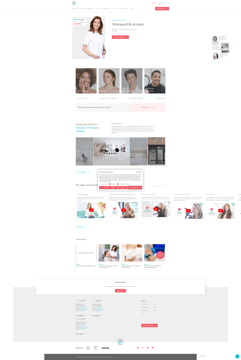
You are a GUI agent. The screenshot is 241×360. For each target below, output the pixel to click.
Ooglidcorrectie (90, 8)
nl (168, 3)
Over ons (131, 8)
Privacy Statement (110, 356)
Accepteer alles (135, 187)
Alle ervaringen (81, 226)
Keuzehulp (145, 107)
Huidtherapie (82, 8)
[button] (154, 185)
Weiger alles (106, 187)
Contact (160, 3)
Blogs (126, 8)
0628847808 (82, 310)
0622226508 (84, 308)
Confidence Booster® (105, 8)
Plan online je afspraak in (119, 37)
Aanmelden (119, 290)
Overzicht (139, 171)
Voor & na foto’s (115, 8)
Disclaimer (104, 356)
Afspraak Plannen (161, 8)
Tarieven (121, 8)
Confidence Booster (145, 307)
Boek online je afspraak (148, 325)
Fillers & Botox (75, 8)
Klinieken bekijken (82, 172)
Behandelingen (144, 304)
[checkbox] (103, 184)
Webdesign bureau (94, 356)
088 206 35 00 (81, 307)
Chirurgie (97, 8)
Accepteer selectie (120, 187)
